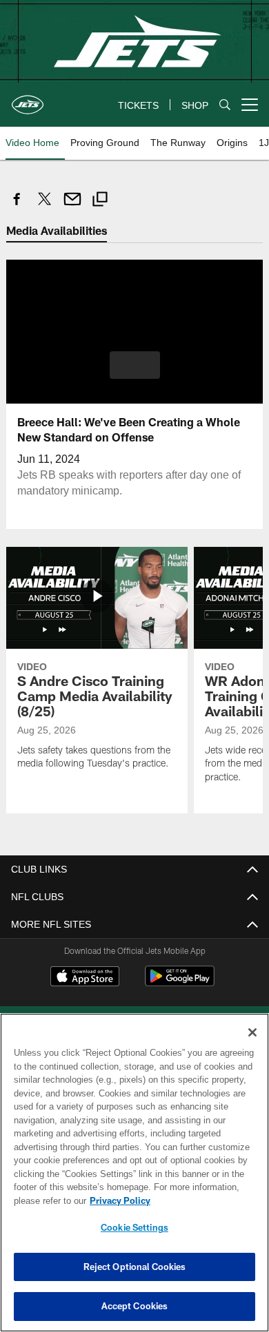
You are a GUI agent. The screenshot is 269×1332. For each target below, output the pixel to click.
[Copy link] (100, 201)
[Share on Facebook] (17, 206)
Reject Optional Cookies (134, 1266)
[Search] (224, 105)
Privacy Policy (117, 1200)
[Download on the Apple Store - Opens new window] (85, 977)
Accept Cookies (134, 1305)
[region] (134, 1172)
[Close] (252, 1032)
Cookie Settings (134, 1227)
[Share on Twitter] (45, 206)
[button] (134, 364)
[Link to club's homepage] (27, 99)
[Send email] (72, 206)
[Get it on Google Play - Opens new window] (180, 982)
